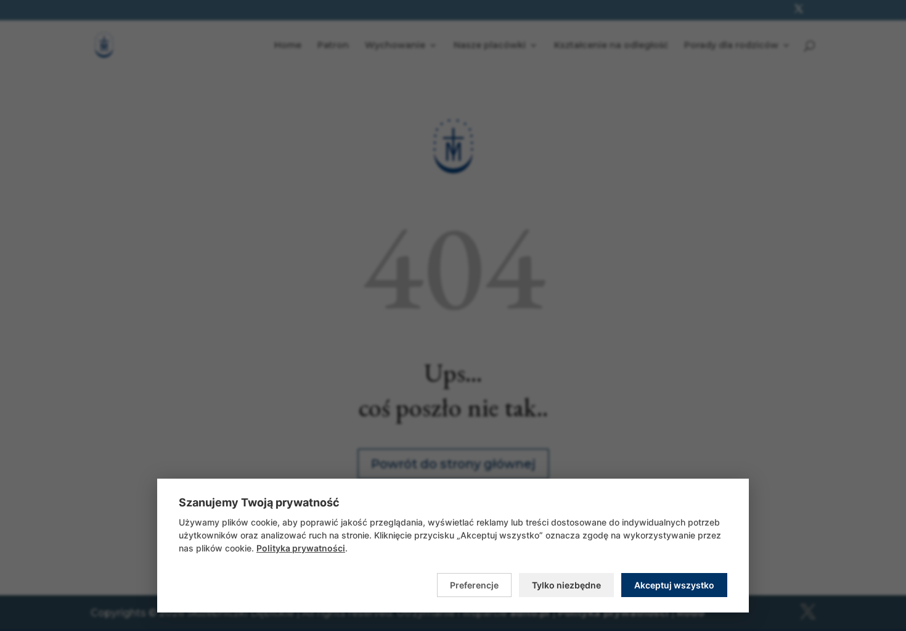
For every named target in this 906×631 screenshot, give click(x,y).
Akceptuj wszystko (674, 585)
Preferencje (474, 585)
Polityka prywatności (300, 548)
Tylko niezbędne (566, 585)
